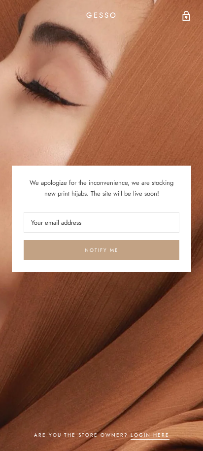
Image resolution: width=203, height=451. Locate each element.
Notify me (102, 250)
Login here (150, 435)
